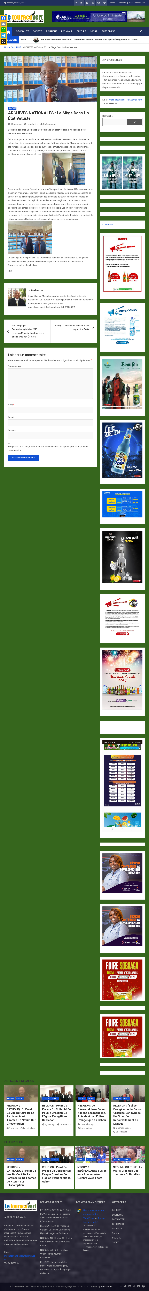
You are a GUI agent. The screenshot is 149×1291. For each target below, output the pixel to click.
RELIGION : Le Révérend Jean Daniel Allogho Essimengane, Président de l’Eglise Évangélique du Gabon (92, 1113)
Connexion (107, 224)
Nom (11, 404)
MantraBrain (106, 1286)
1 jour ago (13, 1128)
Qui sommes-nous (137, 3)
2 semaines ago (123, 1128)
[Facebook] (3, 18)
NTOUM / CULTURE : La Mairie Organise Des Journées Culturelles (127, 1170)
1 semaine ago (87, 1124)
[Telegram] (3, 36)
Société (115, 1233)
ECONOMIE (66, 31)
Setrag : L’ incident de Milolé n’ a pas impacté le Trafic (72, 327)
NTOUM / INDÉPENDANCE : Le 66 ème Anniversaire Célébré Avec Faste (92, 1172)
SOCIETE (37, 31)
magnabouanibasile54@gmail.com (125, 99)
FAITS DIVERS (108, 31)
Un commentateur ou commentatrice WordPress (93, 1214)
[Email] (3, 24)
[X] (3, 41)
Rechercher (107, 116)
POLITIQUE (51, 31)
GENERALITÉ (22, 31)
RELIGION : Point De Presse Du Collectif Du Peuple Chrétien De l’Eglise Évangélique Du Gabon (56, 1113)
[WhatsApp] (3, 30)
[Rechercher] (134, 122)
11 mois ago (16, 124)
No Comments (49, 124)
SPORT (93, 31)
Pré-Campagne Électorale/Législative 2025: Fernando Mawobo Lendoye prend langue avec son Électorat (28, 331)
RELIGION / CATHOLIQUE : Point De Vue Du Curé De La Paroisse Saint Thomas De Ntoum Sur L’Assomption (21, 1114)
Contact (112, 3)
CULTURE (81, 31)
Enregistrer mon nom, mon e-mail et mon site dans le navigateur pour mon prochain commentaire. (48, 448)
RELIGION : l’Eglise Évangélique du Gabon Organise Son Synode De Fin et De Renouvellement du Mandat (127, 1114)
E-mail (12, 417)
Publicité (122, 3)
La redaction (32, 124)
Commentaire (15, 366)
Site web (12, 430)
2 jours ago (50, 1124)
